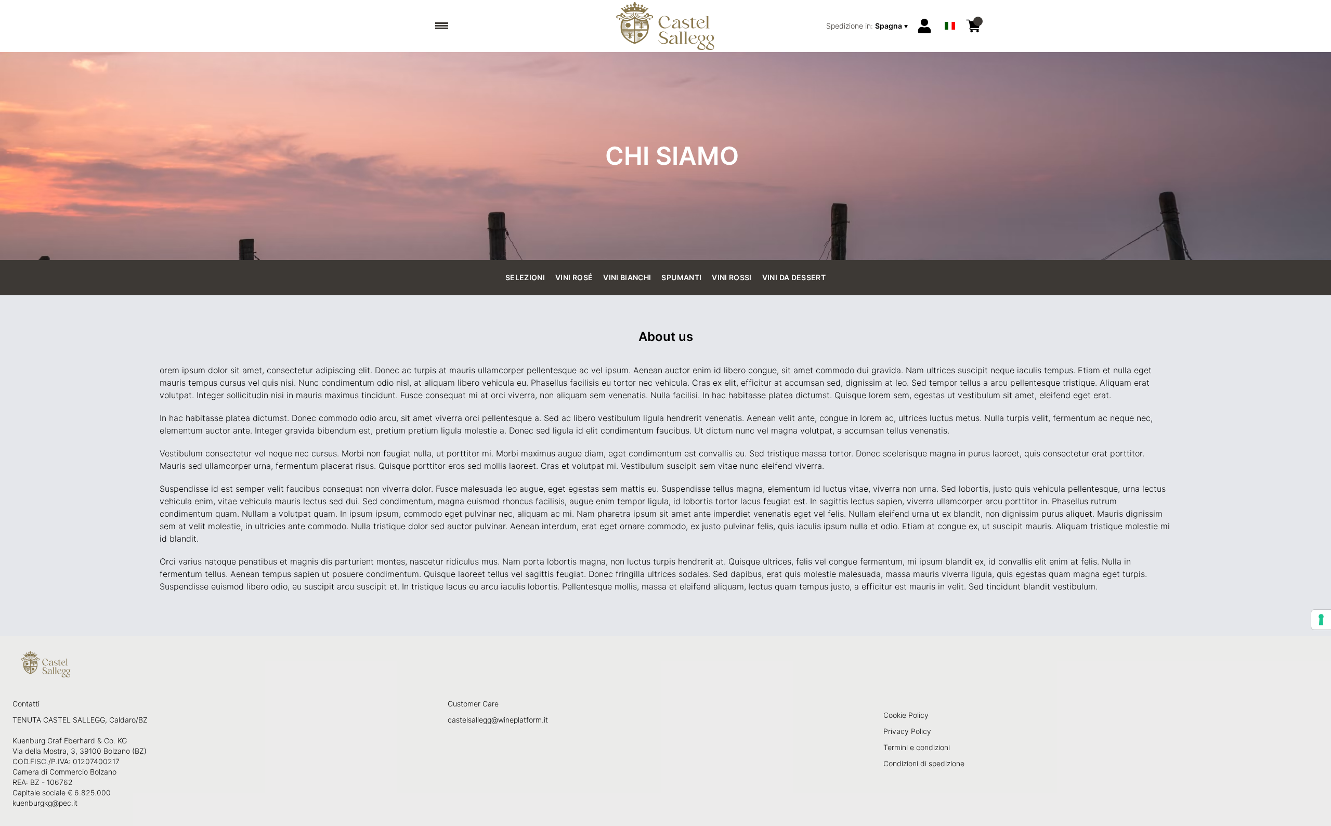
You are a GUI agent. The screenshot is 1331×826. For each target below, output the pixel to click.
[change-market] (868, 26)
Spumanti (681, 277)
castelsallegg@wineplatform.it (498, 719)
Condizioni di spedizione (923, 763)
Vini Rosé (574, 277)
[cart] (973, 26)
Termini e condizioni (916, 747)
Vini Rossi (732, 277)
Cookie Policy (906, 715)
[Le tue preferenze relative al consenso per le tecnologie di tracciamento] (1321, 620)
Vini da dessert (794, 277)
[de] (950, 12)
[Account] (924, 26)
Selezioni (525, 277)
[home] (666, 26)
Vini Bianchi (627, 277)
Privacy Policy (907, 731)
